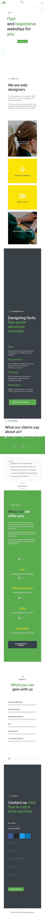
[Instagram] (16, 836)
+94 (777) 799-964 (14, 827)
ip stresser (3, 918)
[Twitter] (22, 836)
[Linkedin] (28, 836)
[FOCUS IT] (22, 3)
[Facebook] (10, 836)
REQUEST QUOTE (22, 41)
